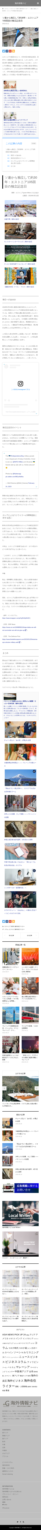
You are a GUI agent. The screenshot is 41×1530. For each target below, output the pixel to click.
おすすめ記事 (20, 1073)
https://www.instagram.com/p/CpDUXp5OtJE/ (16, 618)
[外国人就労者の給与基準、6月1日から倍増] (20, 829)
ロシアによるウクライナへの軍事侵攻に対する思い (23, 162)
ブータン (4, 1367)
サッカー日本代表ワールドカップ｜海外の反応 (19, 264)
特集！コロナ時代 (8, 1468)
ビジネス (11, 929)
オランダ (16, 1343)
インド (19, 1338)
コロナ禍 (23, 1348)
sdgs (27, 1335)
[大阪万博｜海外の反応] (20, 208)
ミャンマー (10, 1372)
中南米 (4, 1450)
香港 (7, 1390)
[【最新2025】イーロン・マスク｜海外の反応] (20, 275)
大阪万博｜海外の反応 (11, 219)
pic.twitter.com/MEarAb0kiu (15, 476)
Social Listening (7, 1474)
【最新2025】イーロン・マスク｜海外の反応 (19, 287)
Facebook (6, 1508)
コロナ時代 (13, 1348)
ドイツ (8, 1357)
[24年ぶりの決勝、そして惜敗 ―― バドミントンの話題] (20, 803)
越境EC (29, 1386)
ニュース (24, 1356)
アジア (32, 1335)
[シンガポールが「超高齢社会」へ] (20, 877)
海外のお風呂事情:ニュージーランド (16, 120)
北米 (3, 1447)
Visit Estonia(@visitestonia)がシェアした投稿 (20, 412)
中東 (3, 1444)
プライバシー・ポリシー (10, 1494)
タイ (4, 1357)
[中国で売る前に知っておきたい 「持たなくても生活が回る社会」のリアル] (20, 851)
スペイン (9, 1352)
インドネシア (28, 1338)
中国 (17, 1371)
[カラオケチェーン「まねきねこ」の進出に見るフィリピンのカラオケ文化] (20, 899)
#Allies (21, 462)
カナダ (32, 1343)
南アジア (24, 1371)
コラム (6, 929)
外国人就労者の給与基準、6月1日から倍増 (18, 839)
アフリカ (5, 1456)
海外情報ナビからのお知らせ (11, 1491)
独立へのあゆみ (16, 155)
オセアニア (10, 1343)
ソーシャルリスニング (26, 1352)
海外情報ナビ (20, 3)
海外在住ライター (20, 926)
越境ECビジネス (7, 1471)
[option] (20, 1091)
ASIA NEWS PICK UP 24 (14, 1334)
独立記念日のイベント (18, 158)
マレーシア (23, 1367)
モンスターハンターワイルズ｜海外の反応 (18, 241)
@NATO (15, 462)
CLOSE (33, 143)
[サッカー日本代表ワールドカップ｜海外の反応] (20, 253)
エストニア (7, 926)
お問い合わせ (6, 1499)
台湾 (31, 1371)
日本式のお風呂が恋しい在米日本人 (15, 90)
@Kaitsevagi (17, 473)
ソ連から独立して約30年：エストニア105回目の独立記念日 (20, 150)
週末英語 (34, 1386)
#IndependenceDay (17, 456)
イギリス (12, 1338)
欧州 (12, 926)
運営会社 (5, 1497)
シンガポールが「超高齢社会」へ (15, 888)
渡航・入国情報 (21, 1386)
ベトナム (11, 1367)
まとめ (13, 166)
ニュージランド (15, 1357)
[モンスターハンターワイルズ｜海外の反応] (20, 231)
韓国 (3, 1390)
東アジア (15, 1376)
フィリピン (33, 1362)
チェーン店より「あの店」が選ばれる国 (17, 740)
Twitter (5, 1504)
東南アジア (23, 1376)
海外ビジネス (15, 1380)
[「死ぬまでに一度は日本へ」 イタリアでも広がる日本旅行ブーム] (20, 777)
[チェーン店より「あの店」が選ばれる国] (20, 729)
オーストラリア (24, 1343)
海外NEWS (6, 1465)
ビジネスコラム (16, 1361)
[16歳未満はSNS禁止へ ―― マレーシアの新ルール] (20, 752)
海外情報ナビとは (8, 1489)
